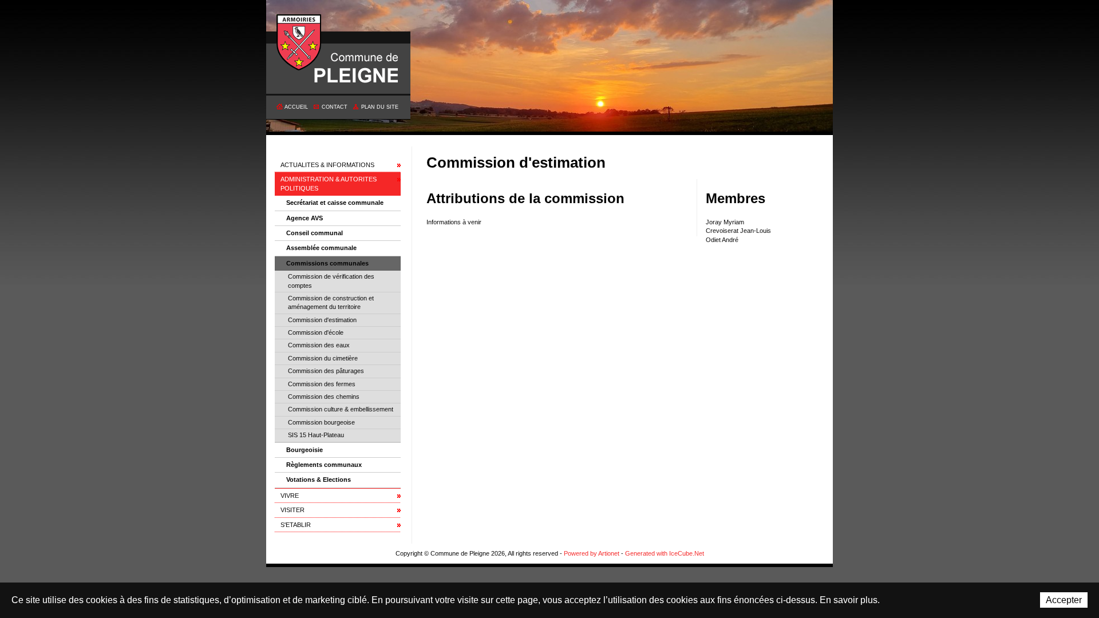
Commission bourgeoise (321, 422)
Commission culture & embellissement (340, 409)
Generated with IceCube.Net (664, 553)
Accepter (1064, 600)
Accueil (296, 107)
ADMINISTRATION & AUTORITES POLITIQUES (328, 183)
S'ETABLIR (295, 524)
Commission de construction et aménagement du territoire (331, 302)
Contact (334, 107)
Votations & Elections (318, 479)
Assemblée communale (321, 247)
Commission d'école (315, 332)
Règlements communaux (324, 464)
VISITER (292, 509)
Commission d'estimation (322, 319)
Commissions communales (327, 263)
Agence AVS (304, 218)
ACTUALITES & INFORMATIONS (327, 164)
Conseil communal (314, 232)
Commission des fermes (321, 384)
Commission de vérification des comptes (331, 280)
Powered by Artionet (591, 553)
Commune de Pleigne (299, 43)
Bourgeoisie (304, 449)
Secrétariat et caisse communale (335, 202)
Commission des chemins (323, 396)
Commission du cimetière (323, 358)
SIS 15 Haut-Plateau (316, 434)
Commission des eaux (319, 345)
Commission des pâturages (326, 370)
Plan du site (379, 107)
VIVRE (289, 495)
